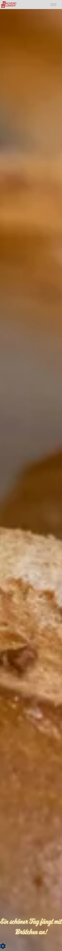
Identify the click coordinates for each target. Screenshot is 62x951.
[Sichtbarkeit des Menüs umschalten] (53, 4)
